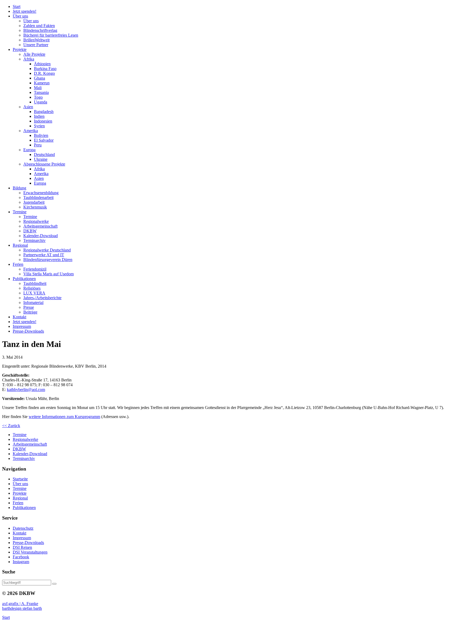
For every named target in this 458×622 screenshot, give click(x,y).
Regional (20, 498)
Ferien (18, 503)
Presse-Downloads (28, 542)
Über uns (20, 483)
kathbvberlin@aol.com (26, 389)
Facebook (21, 557)
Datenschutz (23, 528)
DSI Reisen (22, 547)
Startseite (20, 479)
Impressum (22, 538)
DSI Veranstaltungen (30, 552)
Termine (20, 488)
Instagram (21, 561)
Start (6, 617)
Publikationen (24, 507)
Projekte (20, 493)
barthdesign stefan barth (22, 608)
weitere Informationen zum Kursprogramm (64, 416)
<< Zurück (11, 425)
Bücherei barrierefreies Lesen (50, 35)
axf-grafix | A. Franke (20, 603)
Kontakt (19, 533)
